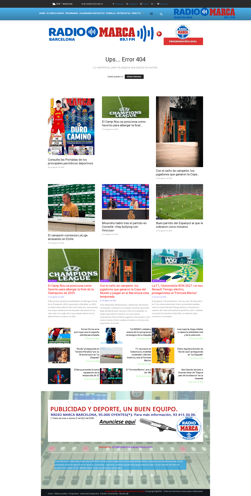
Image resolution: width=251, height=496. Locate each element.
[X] (152, 4)
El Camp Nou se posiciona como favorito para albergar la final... (124, 123)
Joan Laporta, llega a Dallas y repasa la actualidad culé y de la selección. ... (190, 332)
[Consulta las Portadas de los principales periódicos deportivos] (71, 126)
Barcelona (52, 281)
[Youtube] (158, 4)
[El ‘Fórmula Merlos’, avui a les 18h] (111, 376)
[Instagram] (127, 4)
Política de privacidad (126, 491)
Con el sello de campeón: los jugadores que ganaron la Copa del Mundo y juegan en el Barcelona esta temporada (124, 291)
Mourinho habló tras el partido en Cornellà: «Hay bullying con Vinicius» (124, 226)
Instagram (133, 4)
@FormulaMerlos (159, 281)
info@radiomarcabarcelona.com (132, 447)
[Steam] (120, 475)
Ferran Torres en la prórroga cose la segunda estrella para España (86, 332)
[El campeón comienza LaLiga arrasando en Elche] (71, 208)
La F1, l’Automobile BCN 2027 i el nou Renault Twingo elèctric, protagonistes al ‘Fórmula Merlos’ (177, 289)
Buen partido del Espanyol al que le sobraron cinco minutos (179, 224)
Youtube (164, 4)
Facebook (119, 4)
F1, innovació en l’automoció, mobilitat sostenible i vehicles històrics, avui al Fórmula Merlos (139, 355)
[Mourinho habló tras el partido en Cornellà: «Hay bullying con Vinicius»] (125, 201)
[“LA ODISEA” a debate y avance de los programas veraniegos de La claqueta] (111, 336)
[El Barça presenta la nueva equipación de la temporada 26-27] (59, 376)
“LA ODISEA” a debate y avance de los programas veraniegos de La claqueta (138, 332)
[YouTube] (152, 475)
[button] (161, 14)
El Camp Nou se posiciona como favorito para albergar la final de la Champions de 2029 (71, 289)
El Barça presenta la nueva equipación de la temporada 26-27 (86, 373)
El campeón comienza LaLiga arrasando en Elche (67, 237)
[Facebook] (113, 4)
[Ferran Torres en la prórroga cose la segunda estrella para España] (59, 336)
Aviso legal (110, 491)
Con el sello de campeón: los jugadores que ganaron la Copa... (177, 172)
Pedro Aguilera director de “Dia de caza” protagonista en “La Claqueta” (190, 352)
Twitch (146, 4)
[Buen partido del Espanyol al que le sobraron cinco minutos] (179, 201)
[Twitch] (141, 4)
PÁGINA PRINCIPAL (134, 77)
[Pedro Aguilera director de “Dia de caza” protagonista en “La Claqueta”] (163, 355)
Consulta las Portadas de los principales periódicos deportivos (70, 161)
